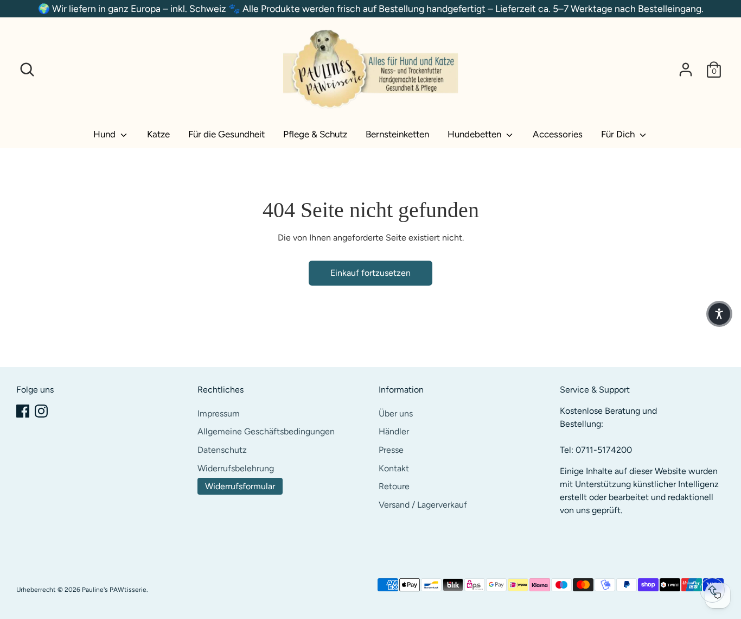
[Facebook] (22, 411)
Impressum (218, 413)
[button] (719, 314)
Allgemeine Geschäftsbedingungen (266, 431)
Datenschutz (222, 450)
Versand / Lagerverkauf (423, 505)
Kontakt (394, 468)
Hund (105, 134)
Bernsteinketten (397, 134)
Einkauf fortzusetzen (370, 273)
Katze (158, 134)
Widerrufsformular (240, 486)
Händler (394, 431)
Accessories (558, 134)
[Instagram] (41, 411)
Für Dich (619, 134)
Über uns (396, 413)
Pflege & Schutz (315, 134)
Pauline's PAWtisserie (114, 589)
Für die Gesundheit (226, 134)
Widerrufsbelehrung (235, 468)
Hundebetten (475, 134)
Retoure (394, 486)
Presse (391, 450)
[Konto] (686, 69)
